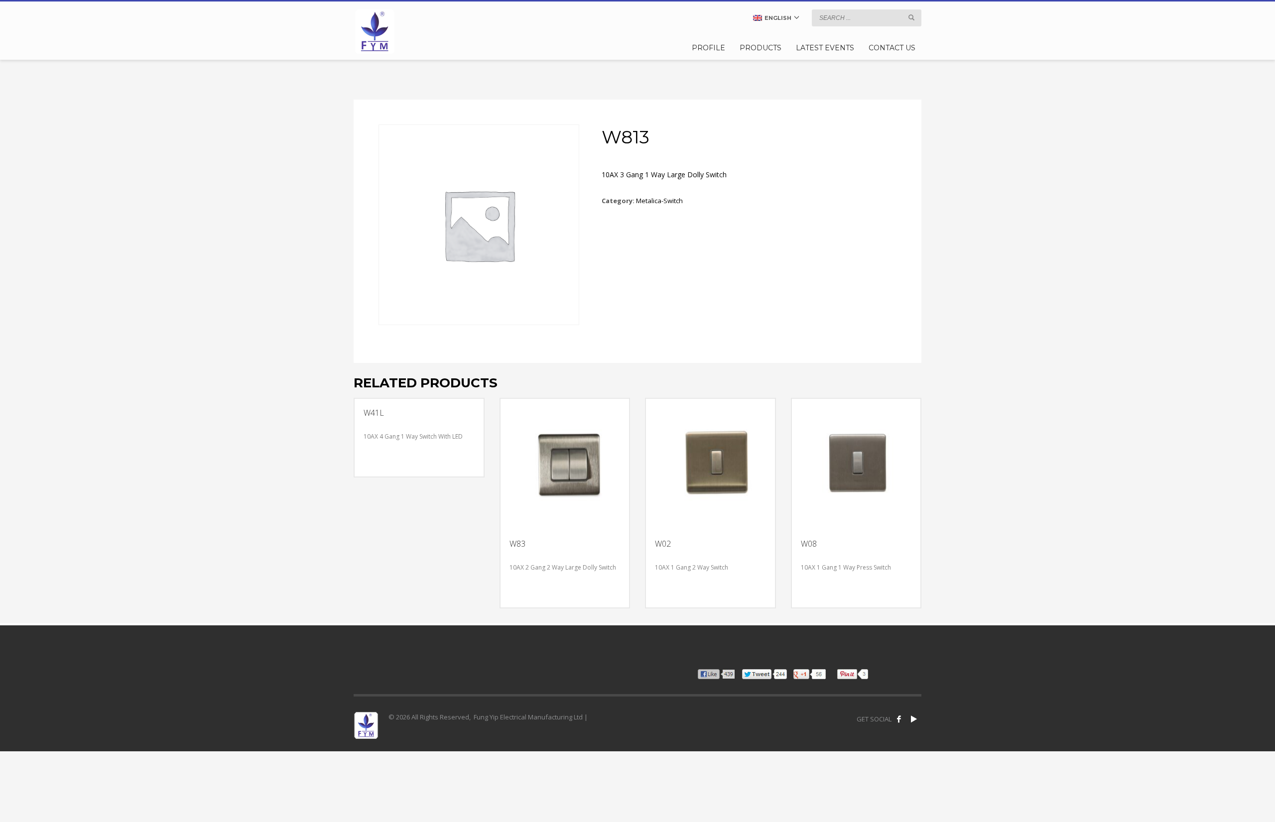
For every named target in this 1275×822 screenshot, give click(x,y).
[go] (911, 17)
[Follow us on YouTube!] (913, 718)
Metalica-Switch (659, 200)
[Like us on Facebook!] (899, 718)
